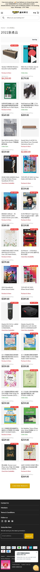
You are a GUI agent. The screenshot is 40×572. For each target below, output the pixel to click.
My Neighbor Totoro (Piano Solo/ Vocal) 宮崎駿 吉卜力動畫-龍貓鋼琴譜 (29, 430)
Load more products (20, 486)
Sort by (34, 39)
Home (3, 28)
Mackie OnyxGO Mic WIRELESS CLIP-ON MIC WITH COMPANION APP (29, 326)
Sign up (29, 536)
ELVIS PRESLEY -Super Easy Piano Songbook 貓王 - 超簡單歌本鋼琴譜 (29, 215)
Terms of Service (5, 559)
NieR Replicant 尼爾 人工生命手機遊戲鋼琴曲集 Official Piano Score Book (29, 105)
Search (3, 556)
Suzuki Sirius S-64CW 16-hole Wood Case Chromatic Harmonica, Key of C (29, 142)
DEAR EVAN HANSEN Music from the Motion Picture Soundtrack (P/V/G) (10, 179)
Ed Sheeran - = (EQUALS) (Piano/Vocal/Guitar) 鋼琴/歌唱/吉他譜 (30, 252)
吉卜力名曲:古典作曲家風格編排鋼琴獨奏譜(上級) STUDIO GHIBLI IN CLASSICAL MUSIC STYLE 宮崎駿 (29, 395)
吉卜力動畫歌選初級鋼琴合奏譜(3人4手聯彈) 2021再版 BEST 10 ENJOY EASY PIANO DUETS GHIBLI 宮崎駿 (10, 432)
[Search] (3, 18)
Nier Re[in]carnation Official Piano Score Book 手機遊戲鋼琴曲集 (10, 142)
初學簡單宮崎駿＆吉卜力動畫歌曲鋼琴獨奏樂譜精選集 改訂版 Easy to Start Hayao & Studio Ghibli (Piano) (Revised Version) (10, 107)
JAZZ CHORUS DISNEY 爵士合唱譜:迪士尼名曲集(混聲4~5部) (30, 467)
